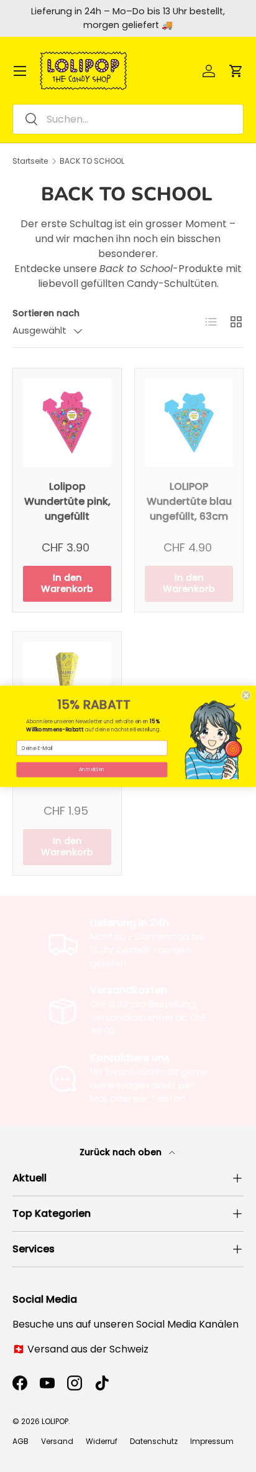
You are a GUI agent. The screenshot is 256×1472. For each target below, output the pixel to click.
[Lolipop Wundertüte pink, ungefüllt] (67, 422)
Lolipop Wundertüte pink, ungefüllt (67, 501)
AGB (20, 1441)
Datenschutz (154, 1441)
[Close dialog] (246, 695)
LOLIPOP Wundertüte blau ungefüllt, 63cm (189, 501)
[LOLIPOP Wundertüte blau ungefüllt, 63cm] (189, 422)
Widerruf (101, 1441)
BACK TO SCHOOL (92, 161)
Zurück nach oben (122, 1152)
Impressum (212, 1441)
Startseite (30, 161)
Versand (57, 1441)
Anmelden (92, 769)
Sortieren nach (46, 313)
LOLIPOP (55, 1421)
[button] (236, 71)
